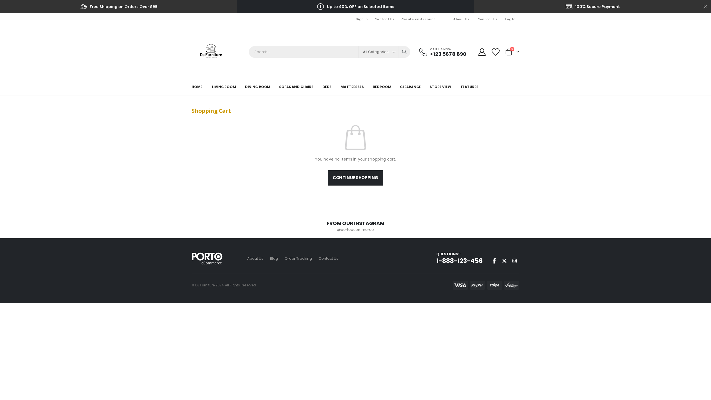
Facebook (494, 261)
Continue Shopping (355, 178)
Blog (274, 258)
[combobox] (329, 52)
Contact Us (384, 19)
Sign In (362, 19)
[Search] (404, 52)
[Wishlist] (495, 52)
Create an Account (418, 19)
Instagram (514, 261)
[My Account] (482, 52)
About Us (461, 19)
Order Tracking (298, 258)
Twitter (504, 261)
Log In (510, 19)
